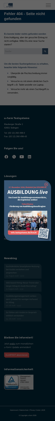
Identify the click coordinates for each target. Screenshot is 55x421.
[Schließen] (46, 184)
